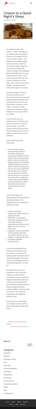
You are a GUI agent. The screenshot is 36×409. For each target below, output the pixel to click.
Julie (6, 20)
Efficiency (7, 356)
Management (8, 375)
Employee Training (10, 359)
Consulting (7, 353)
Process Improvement (11, 384)
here (13, 228)
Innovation (7, 365)
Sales (5, 390)
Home (7, 402)
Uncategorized (8, 393)
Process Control (9, 381)
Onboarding (7, 378)
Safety (6, 387)
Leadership (7, 371)
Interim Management (10, 368)
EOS (15, 20)
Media (19, 402)
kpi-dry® (22, 404)
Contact (11, 404)
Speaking (25, 402)
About (13, 402)
